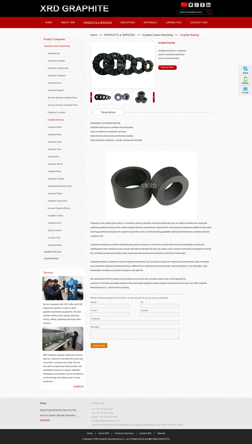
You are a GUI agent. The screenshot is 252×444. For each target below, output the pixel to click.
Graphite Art (53, 156)
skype (245, 73)
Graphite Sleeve (55, 164)
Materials (150, 22)
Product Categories (54, 39)
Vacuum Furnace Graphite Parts (62, 105)
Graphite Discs (55, 83)
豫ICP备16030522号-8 (159, 439)
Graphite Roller (55, 245)
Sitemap (161, 433)
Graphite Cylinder (56, 179)
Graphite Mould (51, 258)
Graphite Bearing (189, 34)
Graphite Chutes (55, 215)
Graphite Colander (56, 61)
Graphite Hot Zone (52, 252)
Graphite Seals (55, 142)
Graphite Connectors (57, 201)
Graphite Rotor (55, 127)
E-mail (245, 92)
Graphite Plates (55, 193)
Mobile (245, 83)
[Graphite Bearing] (122, 65)
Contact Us (79, 386)
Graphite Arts (54, 53)
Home (93, 34)
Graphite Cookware (57, 75)
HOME (48, 22)
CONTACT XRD (198, 22)
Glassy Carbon (55, 230)
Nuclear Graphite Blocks (59, 208)
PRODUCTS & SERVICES (98, 22)
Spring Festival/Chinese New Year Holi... (59, 410)
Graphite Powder (56, 90)
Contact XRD (145, 433)
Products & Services (124, 433)
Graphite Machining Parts (59, 186)
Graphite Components (58, 68)
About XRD (104, 433)
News (43, 403)
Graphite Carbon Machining (157, 34)
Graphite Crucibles (56, 112)
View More (45, 420)
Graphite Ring (54, 171)
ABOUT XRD (68, 22)
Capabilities (174, 22)
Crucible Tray (54, 238)
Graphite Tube (54, 149)
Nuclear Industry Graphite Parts (62, 98)
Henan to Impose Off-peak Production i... (58, 415)
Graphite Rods (54, 134)
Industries (128, 22)
